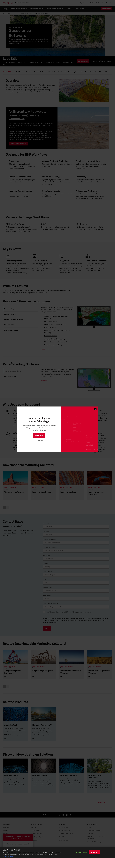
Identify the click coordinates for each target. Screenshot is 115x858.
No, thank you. (39, 440)
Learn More (39, 435)
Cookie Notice (9, 856)
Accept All (94, 852)
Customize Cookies (81, 852)
